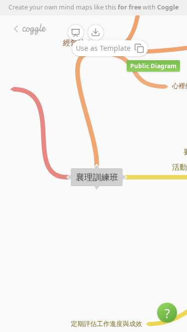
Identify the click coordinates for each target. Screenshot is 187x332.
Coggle (168, 7)
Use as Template (103, 48)
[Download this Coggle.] (96, 32)
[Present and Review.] (76, 33)
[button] (167, 313)
